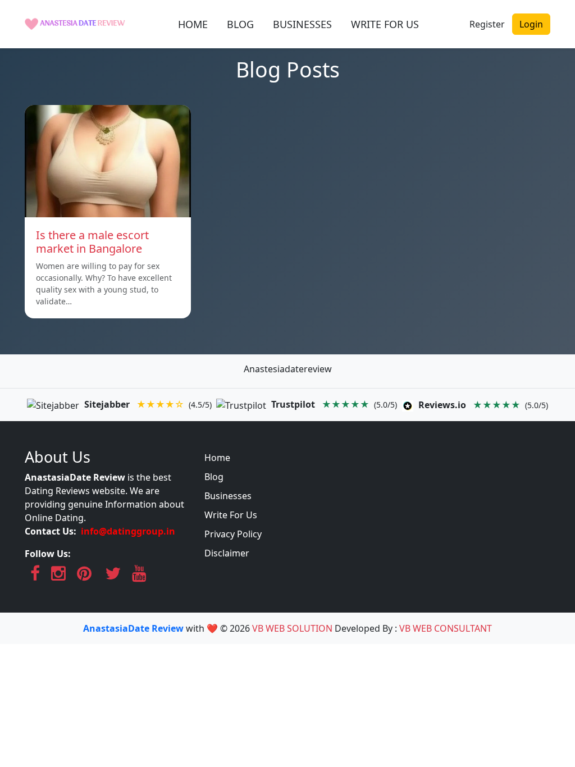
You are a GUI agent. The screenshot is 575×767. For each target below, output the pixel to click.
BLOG (240, 24)
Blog (213, 477)
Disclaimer (226, 553)
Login (531, 24)
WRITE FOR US (385, 24)
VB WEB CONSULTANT (445, 628)
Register (487, 24)
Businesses (228, 496)
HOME (193, 24)
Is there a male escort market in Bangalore (92, 241)
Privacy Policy (233, 534)
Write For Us (230, 515)
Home (217, 457)
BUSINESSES (302, 24)
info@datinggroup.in (128, 531)
